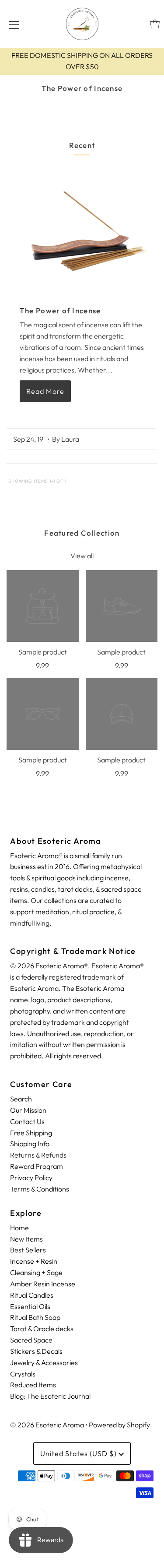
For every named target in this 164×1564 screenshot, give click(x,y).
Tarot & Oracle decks (41, 1328)
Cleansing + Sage (36, 1272)
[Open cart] (155, 24)
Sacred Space (31, 1340)
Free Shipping (31, 1132)
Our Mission (28, 1110)
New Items (26, 1239)
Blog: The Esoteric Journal (50, 1396)
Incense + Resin (33, 1261)
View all (82, 555)
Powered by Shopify (119, 1424)
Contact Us (27, 1121)
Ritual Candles (31, 1295)
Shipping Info (29, 1143)
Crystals (22, 1373)
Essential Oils (30, 1306)
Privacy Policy (31, 1177)
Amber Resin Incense (42, 1283)
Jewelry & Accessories (44, 1362)
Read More (45, 391)
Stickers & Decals (36, 1351)
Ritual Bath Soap (35, 1317)
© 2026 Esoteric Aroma (47, 1424)
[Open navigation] (14, 24)
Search (21, 1098)
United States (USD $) (79, 1453)
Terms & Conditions (39, 1189)
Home (19, 1227)
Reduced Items (33, 1384)
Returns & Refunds (38, 1155)
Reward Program (36, 1166)
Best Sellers (28, 1249)
